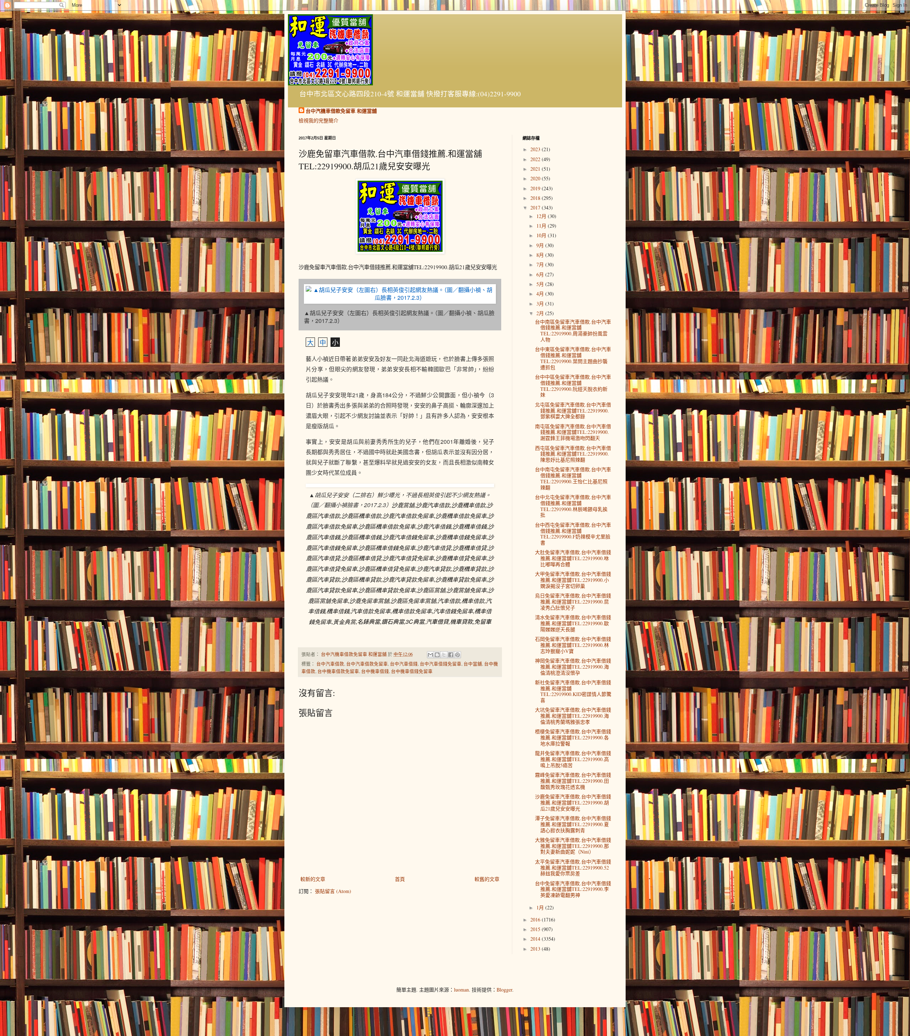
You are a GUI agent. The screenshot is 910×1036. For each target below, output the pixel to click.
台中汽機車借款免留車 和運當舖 (341, 111)
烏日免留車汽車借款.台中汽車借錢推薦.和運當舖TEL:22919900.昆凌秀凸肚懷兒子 (573, 601)
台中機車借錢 (375, 671)
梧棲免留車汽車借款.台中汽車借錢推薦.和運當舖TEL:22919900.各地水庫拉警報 (573, 737)
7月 (540, 264)
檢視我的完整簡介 (318, 120)
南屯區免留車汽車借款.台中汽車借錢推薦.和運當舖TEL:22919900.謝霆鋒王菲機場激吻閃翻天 (573, 432)
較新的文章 (312, 879)
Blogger (504, 989)
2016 (536, 919)
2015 (536, 929)
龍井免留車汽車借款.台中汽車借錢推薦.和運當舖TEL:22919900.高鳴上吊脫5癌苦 (573, 759)
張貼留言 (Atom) (333, 891)
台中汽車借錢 (404, 664)
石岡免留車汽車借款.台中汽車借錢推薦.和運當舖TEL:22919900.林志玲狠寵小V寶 (573, 645)
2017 (536, 207)
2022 (536, 159)
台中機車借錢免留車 (412, 671)
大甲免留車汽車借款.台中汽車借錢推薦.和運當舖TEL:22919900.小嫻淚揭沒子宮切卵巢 (573, 579)
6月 (540, 274)
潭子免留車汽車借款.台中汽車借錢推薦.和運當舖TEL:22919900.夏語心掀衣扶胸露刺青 (573, 824)
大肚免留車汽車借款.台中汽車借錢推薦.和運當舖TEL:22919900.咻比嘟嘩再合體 (573, 558)
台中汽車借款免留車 (367, 664)
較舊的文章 (487, 879)
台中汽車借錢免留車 (440, 664)
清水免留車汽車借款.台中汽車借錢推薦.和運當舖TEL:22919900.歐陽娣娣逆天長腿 (573, 623)
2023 (536, 149)
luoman (461, 989)
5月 (540, 284)
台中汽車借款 (330, 664)
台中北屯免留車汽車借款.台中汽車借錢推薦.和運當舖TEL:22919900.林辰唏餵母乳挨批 (573, 506)
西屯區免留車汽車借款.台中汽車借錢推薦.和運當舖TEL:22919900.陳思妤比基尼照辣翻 (573, 454)
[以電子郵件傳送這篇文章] (430, 654)
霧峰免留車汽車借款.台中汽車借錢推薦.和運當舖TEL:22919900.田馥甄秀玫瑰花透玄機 (573, 780)
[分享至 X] (444, 654)
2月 (540, 313)
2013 (536, 948)
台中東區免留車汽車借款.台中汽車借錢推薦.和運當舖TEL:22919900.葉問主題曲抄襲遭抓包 (573, 358)
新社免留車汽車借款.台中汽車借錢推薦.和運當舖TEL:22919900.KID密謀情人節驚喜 (573, 691)
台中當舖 (473, 664)
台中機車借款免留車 (338, 671)
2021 (536, 168)
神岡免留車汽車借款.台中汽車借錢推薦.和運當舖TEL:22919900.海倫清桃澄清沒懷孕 (573, 666)
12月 (542, 216)
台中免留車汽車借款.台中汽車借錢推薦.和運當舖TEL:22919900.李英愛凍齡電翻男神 (573, 889)
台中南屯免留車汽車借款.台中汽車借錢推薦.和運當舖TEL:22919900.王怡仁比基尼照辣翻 (573, 478)
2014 (536, 938)
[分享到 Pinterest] (457, 654)
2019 (536, 188)
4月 (540, 293)
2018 (536, 198)
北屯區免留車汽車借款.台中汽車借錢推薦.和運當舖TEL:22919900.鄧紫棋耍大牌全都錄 (573, 410)
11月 (542, 225)
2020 (536, 178)
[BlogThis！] (437, 654)
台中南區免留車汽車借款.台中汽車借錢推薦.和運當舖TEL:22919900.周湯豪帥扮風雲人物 (573, 330)
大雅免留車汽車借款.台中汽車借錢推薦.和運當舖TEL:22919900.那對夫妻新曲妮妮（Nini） (573, 845)
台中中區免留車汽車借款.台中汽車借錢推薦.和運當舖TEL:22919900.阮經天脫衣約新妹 (573, 385)
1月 (540, 907)
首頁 (400, 879)
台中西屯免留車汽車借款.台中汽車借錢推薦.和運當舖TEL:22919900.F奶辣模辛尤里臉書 (573, 533)
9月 (540, 245)
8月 (540, 254)
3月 (540, 303)
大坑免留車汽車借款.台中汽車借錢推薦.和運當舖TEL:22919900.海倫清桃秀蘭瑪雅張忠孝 (573, 715)
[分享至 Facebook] (450, 654)
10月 (542, 235)
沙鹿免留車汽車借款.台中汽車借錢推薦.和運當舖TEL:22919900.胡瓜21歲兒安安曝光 (573, 802)
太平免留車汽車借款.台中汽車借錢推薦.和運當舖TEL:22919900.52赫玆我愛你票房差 (573, 867)
